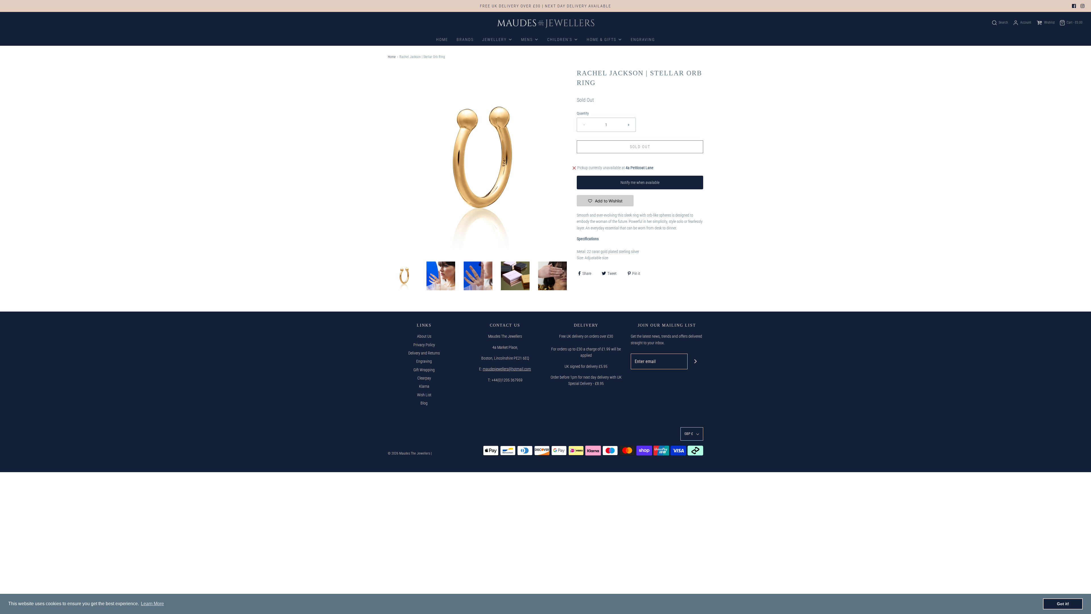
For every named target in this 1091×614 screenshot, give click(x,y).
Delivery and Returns (424, 353)
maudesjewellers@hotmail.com (507, 369)
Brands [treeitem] (465, 39)
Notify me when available (640, 182)
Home (392, 57)
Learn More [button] (152, 603)
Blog (424, 403)
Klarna (424, 386)
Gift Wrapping (424, 370)
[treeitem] (497, 39)
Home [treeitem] (442, 39)
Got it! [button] (1063, 603)
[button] (403, 276)
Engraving (424, 361)
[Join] (695, 361)
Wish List (424, 395)
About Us (424, 336)
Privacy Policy (424, 345)
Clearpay (424, 378)
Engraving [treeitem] (643, 39)
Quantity (583, 113)
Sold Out (640, 146)
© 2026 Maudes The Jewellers (409, 453)
